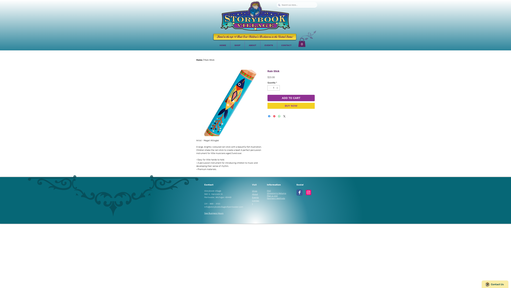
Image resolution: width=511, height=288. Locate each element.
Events (255, 197)
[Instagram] (308, 192)
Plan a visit (272, 196)
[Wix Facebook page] (299, 192)
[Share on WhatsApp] (279, 116)
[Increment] (277, 87)
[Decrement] (270, 87)
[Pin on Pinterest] (274, 116)
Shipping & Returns (276, 193)
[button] (302, 42)
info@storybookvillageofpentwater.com (223, 207)
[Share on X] (284, 116)
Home (199, 60)
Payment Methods (276, 198)
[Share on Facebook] (269, 116)
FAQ (269, 190)
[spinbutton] (274, 87)
